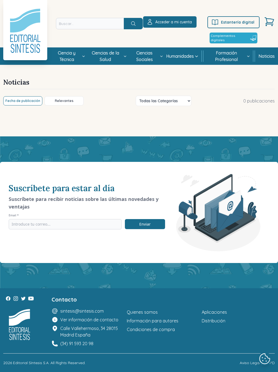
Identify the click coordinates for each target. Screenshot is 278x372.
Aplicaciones (214, 312)
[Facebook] (8, 298)
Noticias (266, 56)
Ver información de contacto (89, 319)
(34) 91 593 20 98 (76, 343)
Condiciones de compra (151, 329)
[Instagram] (15, 298)
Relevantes (64, 101)
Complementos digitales (223, 38)
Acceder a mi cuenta (173, 22)
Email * (14, 215)
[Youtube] (31, 298)
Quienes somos (142, 312)
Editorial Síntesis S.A (31, 362)
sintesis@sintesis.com (82, 311)
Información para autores (152, 320)
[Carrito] (269, 21)
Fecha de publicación (22, 101)
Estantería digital (237, 22)
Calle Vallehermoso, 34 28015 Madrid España (89, 332)
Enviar (145, 224)
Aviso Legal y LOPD (257, 362)
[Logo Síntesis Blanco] (19, 325)
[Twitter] (23, 298)
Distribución (213, 320)
